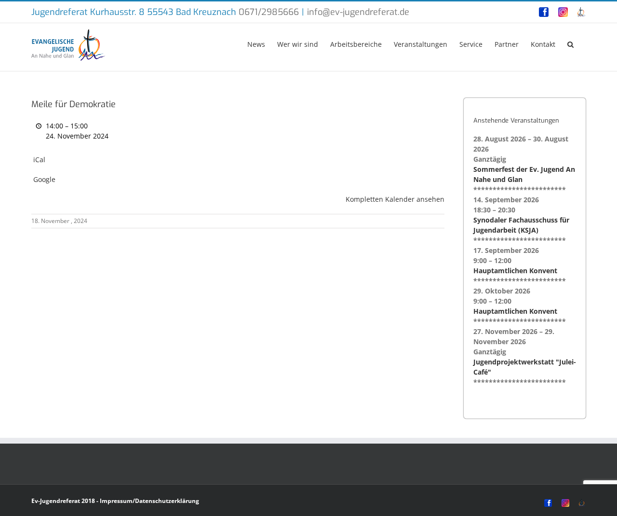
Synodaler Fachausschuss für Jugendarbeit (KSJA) (521, 225)
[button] (570, 43)
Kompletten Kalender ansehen (395, 199)
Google (44, 179)
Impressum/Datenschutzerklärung (149, 501)
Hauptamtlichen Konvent (515, 270)
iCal (39, 159)
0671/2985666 (269, 12)
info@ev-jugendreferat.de (358, 12)
